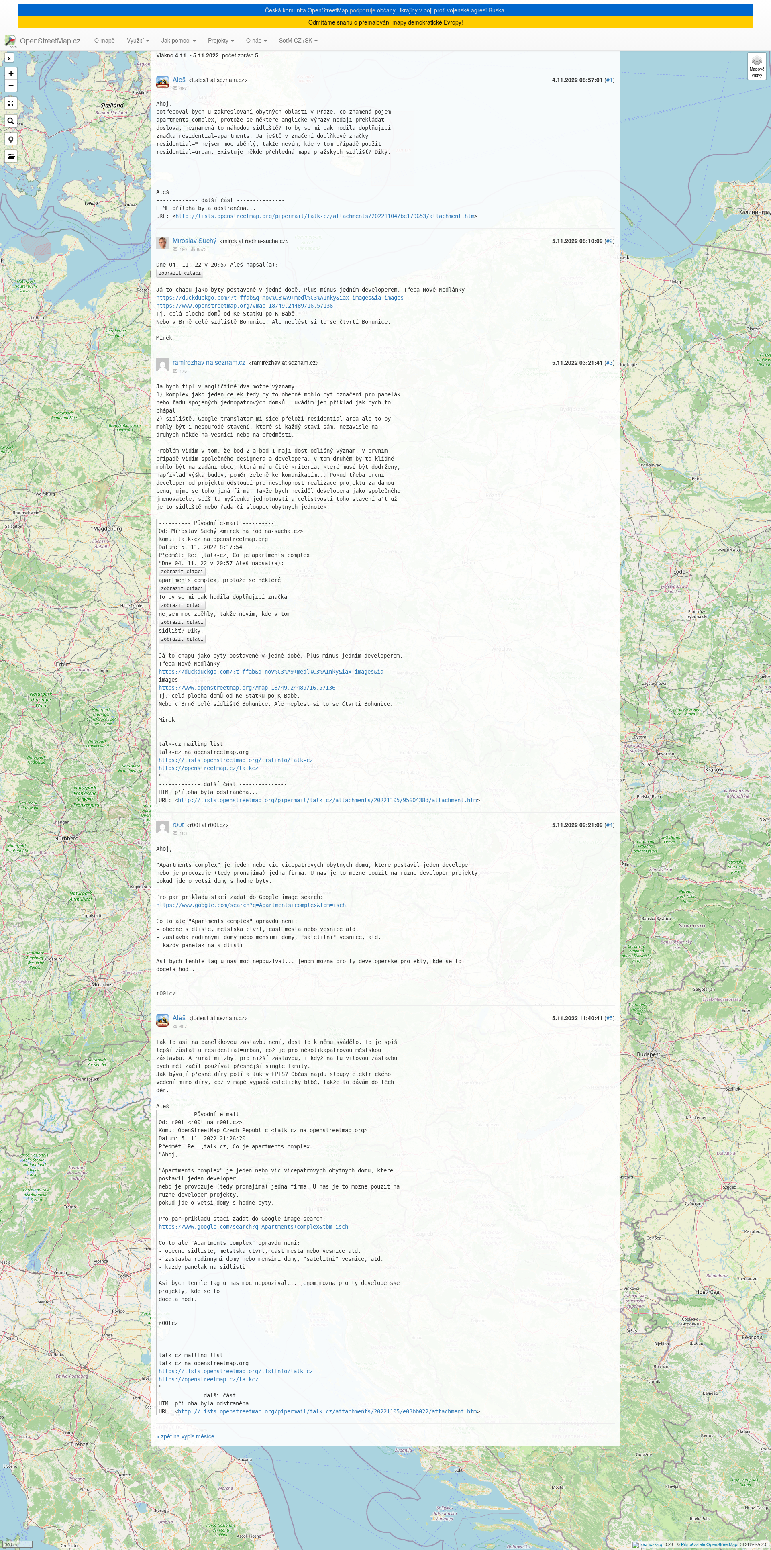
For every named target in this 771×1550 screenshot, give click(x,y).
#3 (609, 362)
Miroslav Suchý (194, 240)
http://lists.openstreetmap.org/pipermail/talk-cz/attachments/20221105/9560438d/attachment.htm (327, 800)
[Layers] (757, 66)
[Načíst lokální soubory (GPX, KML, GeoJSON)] (11, 156)
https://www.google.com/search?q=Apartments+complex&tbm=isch (251, 905)
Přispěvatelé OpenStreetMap (709, 1544)
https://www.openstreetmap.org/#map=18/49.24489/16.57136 (244, 305)
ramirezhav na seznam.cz (209, 362)
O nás (254, 40)
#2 (609, 241)
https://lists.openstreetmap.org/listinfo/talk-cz (236, 760)
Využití (136, 40)
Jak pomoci (176, 40)
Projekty (219, 40)
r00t (178, 824)
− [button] (11, 85)
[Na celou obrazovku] (11, 103)
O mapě (104, 40)
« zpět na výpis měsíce (185, 1436)
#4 (609, 825)
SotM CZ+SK (296, 40)
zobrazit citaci (180, 273)
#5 (609, 1018)
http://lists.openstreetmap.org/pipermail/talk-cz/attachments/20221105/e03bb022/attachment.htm (327, 1411)
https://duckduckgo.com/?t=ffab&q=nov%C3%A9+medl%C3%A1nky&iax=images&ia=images (280, 297)
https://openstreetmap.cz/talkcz (208, 768)
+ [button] (11, 73)
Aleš (179, 79)
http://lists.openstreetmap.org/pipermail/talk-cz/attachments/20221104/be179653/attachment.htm (324, 216)
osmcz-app (652, 1544)
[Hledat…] (11, 121)
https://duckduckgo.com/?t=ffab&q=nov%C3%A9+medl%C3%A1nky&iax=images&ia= (273, 671)
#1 (609, 80)
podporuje (362, 10)
